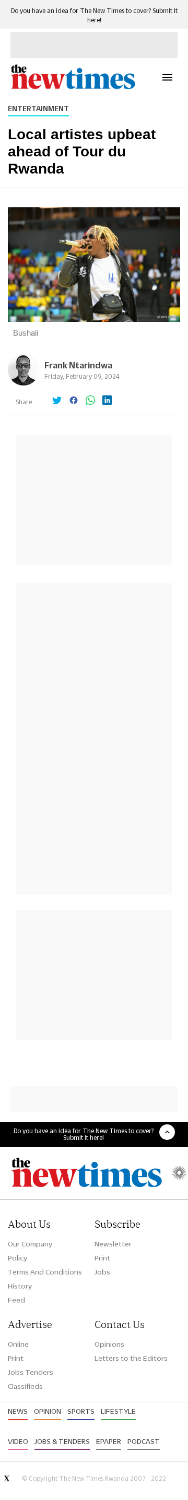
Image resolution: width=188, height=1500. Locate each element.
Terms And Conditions (45, 1272)
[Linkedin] (107, 401)
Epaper (108, 1441)
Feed (16, 1300)
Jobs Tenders (30, 1372)
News (18, 1411)
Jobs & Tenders (62, 1441)
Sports (81, 1411)
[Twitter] (57, 401)
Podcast (143, 1441)
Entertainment (38, 108)
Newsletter (113, 1244)
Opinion (47, 1411)
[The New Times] (72, 87)
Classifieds (25, 1386)
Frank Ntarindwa (78, 365)
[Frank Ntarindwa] (23, 382)
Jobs (102, 1272)
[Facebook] (73, 401)
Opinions (109, 1344)
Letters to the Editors (131, 1358)
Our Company (30, 1244)
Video (18, 1441)
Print (102, 1258)
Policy (17, 1258)
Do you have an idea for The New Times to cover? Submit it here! (84, 1134)
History (20, 1286)
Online (18, 1344)
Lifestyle (118, 1411)
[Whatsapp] (90, 401)
